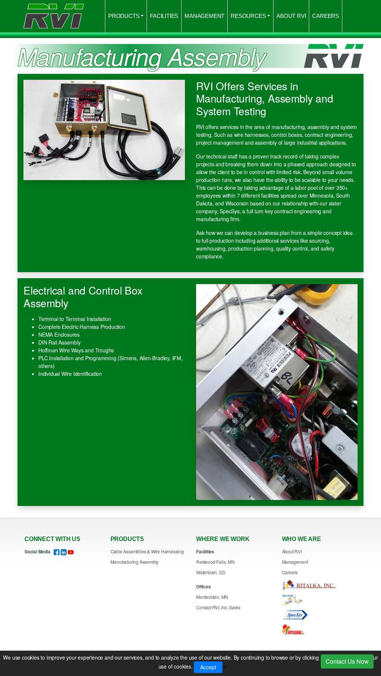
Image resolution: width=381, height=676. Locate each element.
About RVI (292, 551)
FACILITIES (164, 16)
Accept (208, 667)
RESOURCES (248, 16)
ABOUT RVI (291, 16)
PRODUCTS (123, 16)
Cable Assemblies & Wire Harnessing (147, 551)
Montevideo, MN (212, 597)
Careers (290, 572)
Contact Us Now (347, 661)
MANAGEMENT (204, 16)
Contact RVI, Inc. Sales (218, 607)
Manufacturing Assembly (135, 562)
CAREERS (325, 16)
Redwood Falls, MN (215, 562)
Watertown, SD (210, 572)
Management (295, 562)
